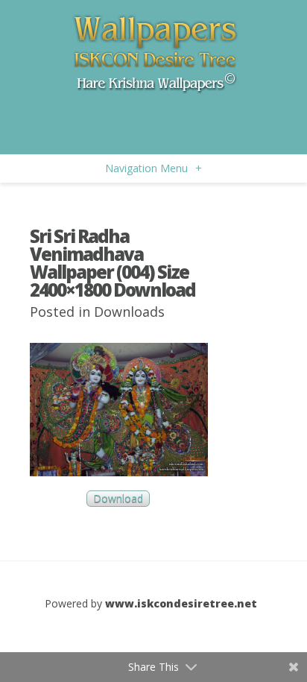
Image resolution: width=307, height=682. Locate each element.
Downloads (129, 312)
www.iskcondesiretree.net (181, 603)
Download (118, 499)
